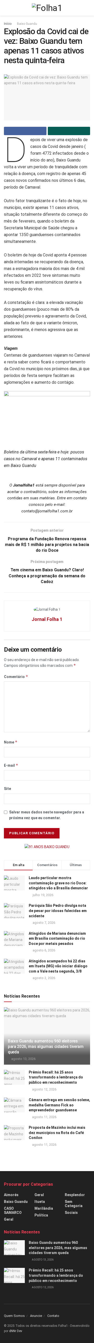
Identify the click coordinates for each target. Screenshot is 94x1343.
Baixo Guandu (27, 24)
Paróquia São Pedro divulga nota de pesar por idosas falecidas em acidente (58, 910)
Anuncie (36, 1316)
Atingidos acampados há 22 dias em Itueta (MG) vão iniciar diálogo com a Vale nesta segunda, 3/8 (58, 966)
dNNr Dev (15, 1331)
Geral (8, 1219)
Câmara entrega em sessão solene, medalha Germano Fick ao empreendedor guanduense (59, 1105)
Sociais (71, 1212)
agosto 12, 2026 (43, 1089)
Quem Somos (14, 1316)
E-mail (11, 765)
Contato (53, 1316)
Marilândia (43, 1208)
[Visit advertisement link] (47, 847)
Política (41, 1215)
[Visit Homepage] (47, 7)
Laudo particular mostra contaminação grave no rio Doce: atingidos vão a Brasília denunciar (58, 883)
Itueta (39, 1202)
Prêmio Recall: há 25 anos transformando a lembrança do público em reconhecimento (56, 1077)
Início (7, 24)
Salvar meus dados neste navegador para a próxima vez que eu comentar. (46, 815)
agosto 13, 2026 (23, 1059)
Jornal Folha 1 (47, 619)
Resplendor (75, 1195)
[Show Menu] (6, 8)
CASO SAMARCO (13, 1210)
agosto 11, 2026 (43, 1117)
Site (7, 789)
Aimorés (11, 1195)
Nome (10, 742)
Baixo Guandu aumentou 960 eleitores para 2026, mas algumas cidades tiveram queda (46, 1046)
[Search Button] (88, 8)
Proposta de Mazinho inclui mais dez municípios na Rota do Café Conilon (57, 1132)
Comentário (16, 676)
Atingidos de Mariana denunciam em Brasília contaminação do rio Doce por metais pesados (57, 938)
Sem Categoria (74, 1204)
